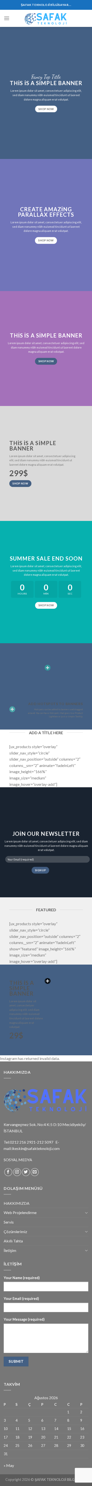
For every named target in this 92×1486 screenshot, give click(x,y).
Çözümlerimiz (15, 1231)
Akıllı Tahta (13, 1240)
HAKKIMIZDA (16, 1203)
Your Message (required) (24, 1319)
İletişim (10, 1250)
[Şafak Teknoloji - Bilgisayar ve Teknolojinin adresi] (46, 18)
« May (9, 1465)
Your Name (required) (22, 1278)
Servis (9, 1222)
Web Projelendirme (20, 1212)
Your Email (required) (21, 1298)
